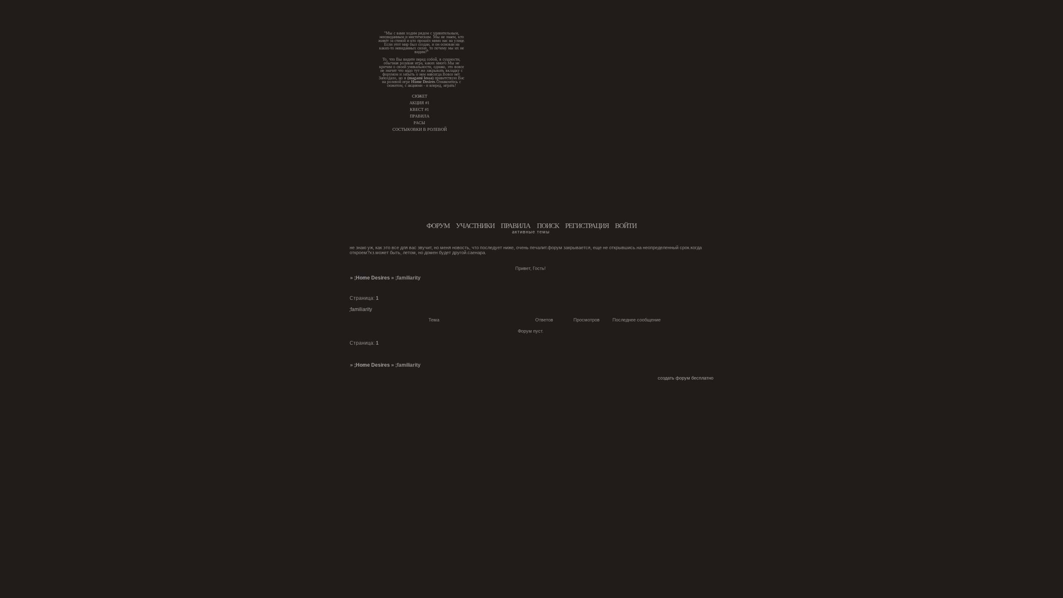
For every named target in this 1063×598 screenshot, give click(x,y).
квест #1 (419, 109)
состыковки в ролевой (419, 129)
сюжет (419, 96)
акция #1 (419, 102)
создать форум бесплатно (685, 377)
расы (419, 122)
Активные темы (531, 231)
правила (419, 116)
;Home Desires (372, 278)
